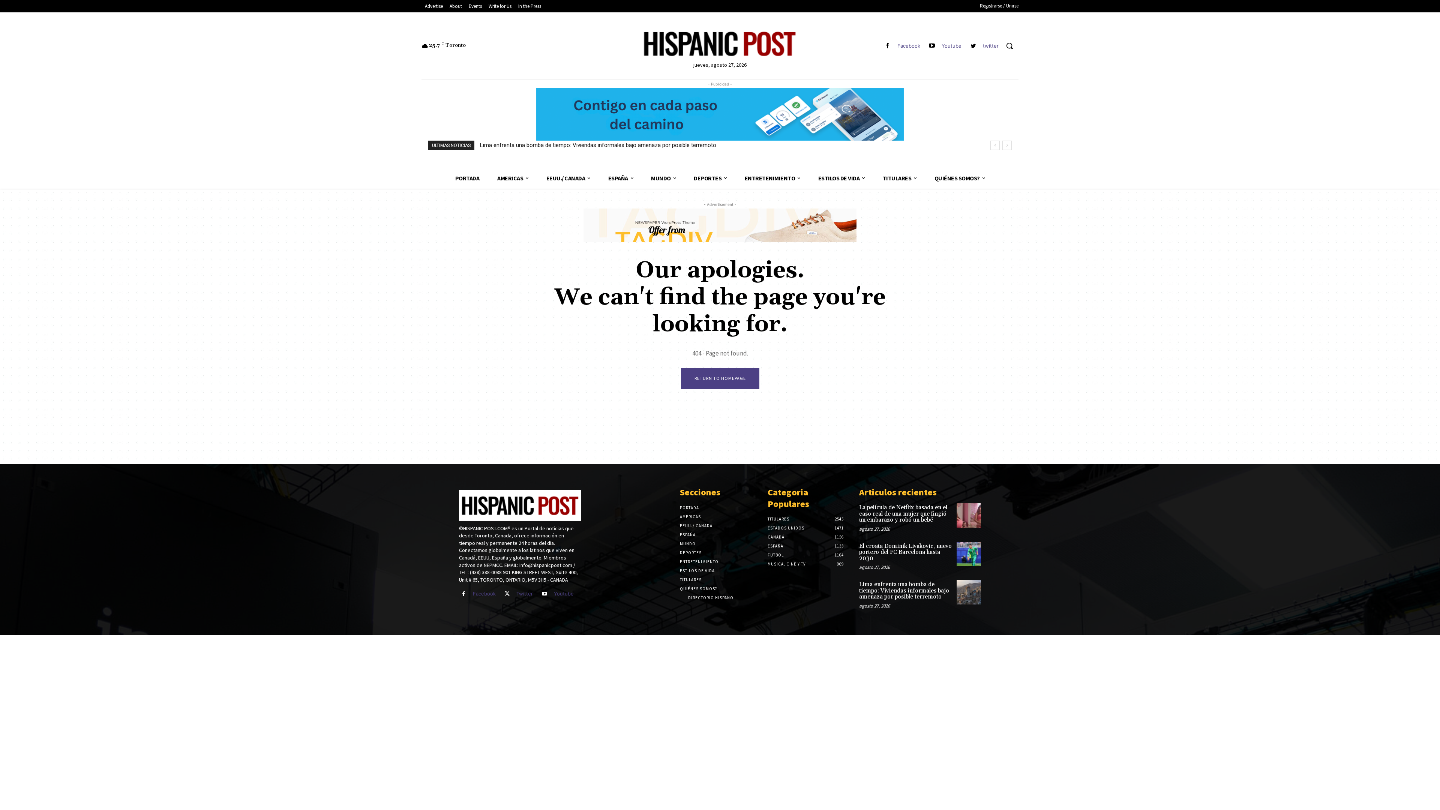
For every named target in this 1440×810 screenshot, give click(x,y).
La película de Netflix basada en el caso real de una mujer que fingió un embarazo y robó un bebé (903, 514)
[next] (1007, 145)
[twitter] (973, 46)
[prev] (995, 145)
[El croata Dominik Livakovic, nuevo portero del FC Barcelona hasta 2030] (969, 554)
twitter (991, 46)
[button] (1009, 46)
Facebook (908, 46)
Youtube (952, 46)
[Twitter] (507, 593)
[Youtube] (932, 46)
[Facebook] (887, 46)
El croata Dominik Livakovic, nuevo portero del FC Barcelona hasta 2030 (905, 552)
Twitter (524, 594)
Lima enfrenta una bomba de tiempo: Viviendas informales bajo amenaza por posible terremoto (598, 145)
